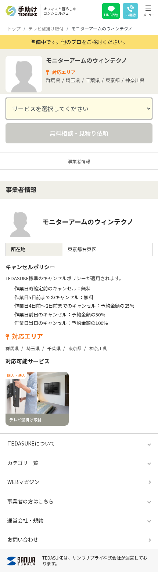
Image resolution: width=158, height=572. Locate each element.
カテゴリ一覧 (22, 462)
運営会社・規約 (25, 520)
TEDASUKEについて (31, 443)
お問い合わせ (22, 539)
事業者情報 (79, 161)
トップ (14, 28)
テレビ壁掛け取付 (46, 28)
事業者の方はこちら (30, 501)
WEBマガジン (23, 481)
